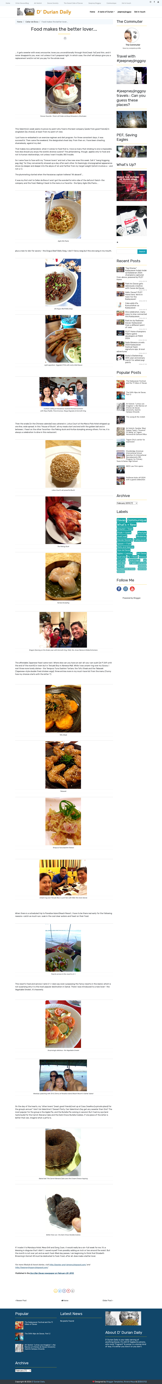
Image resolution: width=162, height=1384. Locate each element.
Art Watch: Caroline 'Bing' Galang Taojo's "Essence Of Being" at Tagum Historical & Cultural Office (136, 431)
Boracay (142, 557)
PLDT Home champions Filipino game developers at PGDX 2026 (135, 334)
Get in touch (126, 3)
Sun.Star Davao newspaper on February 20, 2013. (52, 1273)
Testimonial (142, 566)
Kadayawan (140, 540)
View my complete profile (132, 48)
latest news (142, 569)
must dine (121, 563)
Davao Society (52, 3)
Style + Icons (124, 532)
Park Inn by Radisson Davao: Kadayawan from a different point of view (135, 324)
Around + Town (125, 529)
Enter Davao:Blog (22, 3)
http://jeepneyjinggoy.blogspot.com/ (31, 1267)
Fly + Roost (133, 557)
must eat (122, 536)
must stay (121, 557)
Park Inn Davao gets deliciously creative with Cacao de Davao (134, 286)
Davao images (134, 560)
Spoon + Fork (124, 543)
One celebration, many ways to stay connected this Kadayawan (136, 314)
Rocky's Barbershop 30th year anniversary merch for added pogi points (135, 359)
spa (144, 560)
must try (120, 566)
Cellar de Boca (31, 22)
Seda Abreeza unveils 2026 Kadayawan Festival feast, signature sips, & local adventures (131, 347)
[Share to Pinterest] (68, 1291)
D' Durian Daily (38, 1382)
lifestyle (142, 532)
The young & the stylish (135, 417)
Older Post (107, 1300)
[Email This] (56, 1291)
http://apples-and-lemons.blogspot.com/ (67, 1265)
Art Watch (38, 3)
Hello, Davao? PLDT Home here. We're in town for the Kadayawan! (134, 295)
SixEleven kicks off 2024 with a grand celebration (135, 479)
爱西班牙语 (142, 1382)
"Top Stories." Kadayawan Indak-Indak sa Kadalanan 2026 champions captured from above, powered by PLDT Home (132, 274)
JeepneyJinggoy (94, 3)
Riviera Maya (129, 1382)
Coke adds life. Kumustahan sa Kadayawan (132, 305)
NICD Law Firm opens (134, 466)
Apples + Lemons (124, 553)
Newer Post (21, 1300)
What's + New (126, 524)
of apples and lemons (138, 563)
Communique (111, 3)
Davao (121, 520)
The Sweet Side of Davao (73, 3)
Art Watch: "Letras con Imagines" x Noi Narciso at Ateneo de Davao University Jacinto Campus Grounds (136, 408)
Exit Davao (141, 553)
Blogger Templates (114, 1382)
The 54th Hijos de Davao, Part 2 (37, 1334)
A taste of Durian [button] (105, 12)
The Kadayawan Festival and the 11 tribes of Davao (136, 382)
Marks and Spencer (125, 547)
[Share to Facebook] (64, 1291)
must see (121, 560)
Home (8, 3)
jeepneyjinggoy (124, 12)
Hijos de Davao (123, 550)
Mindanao (141, 536)
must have (121, 572)
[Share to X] (60, 1291)
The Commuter (133, 45)
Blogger (137, 598)
